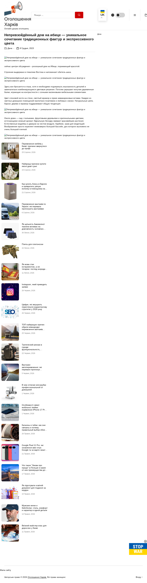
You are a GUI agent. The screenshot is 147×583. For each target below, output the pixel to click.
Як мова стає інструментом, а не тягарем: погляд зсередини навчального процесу (35, 268)
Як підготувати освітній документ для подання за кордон (34, 487)
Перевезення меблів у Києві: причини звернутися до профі (34, 146)
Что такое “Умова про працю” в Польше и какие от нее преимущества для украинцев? (34, 469)
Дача (10, 48)
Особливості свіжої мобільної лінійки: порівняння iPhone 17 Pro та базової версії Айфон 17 (34, 408)
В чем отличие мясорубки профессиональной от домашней (34, 387)
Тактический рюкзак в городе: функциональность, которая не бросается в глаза (33, 349)
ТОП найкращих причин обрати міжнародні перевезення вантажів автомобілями (33, 328)
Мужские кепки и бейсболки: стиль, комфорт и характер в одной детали (35, 508)
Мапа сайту (5, 570)
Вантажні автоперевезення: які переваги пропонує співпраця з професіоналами (32, 370)
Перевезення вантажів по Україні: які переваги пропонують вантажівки (34, 206)
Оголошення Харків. (37, 577)
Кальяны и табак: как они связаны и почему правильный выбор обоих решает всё (34, 428)
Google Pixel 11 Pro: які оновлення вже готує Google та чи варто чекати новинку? (34, 449)
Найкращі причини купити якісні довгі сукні (34, 165)
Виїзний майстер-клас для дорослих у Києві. (34, 526)
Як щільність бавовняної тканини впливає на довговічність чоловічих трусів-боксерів (33, 227)
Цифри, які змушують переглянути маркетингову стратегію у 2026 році (34, 307)
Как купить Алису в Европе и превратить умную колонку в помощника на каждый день (34, 187)
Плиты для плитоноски (32, 244)
